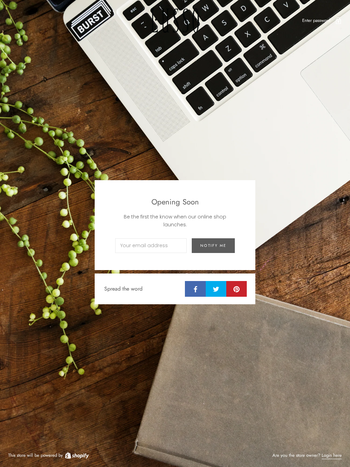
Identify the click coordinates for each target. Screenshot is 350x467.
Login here (332, 455)
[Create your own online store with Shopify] (76, 455)
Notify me (213, 245)
